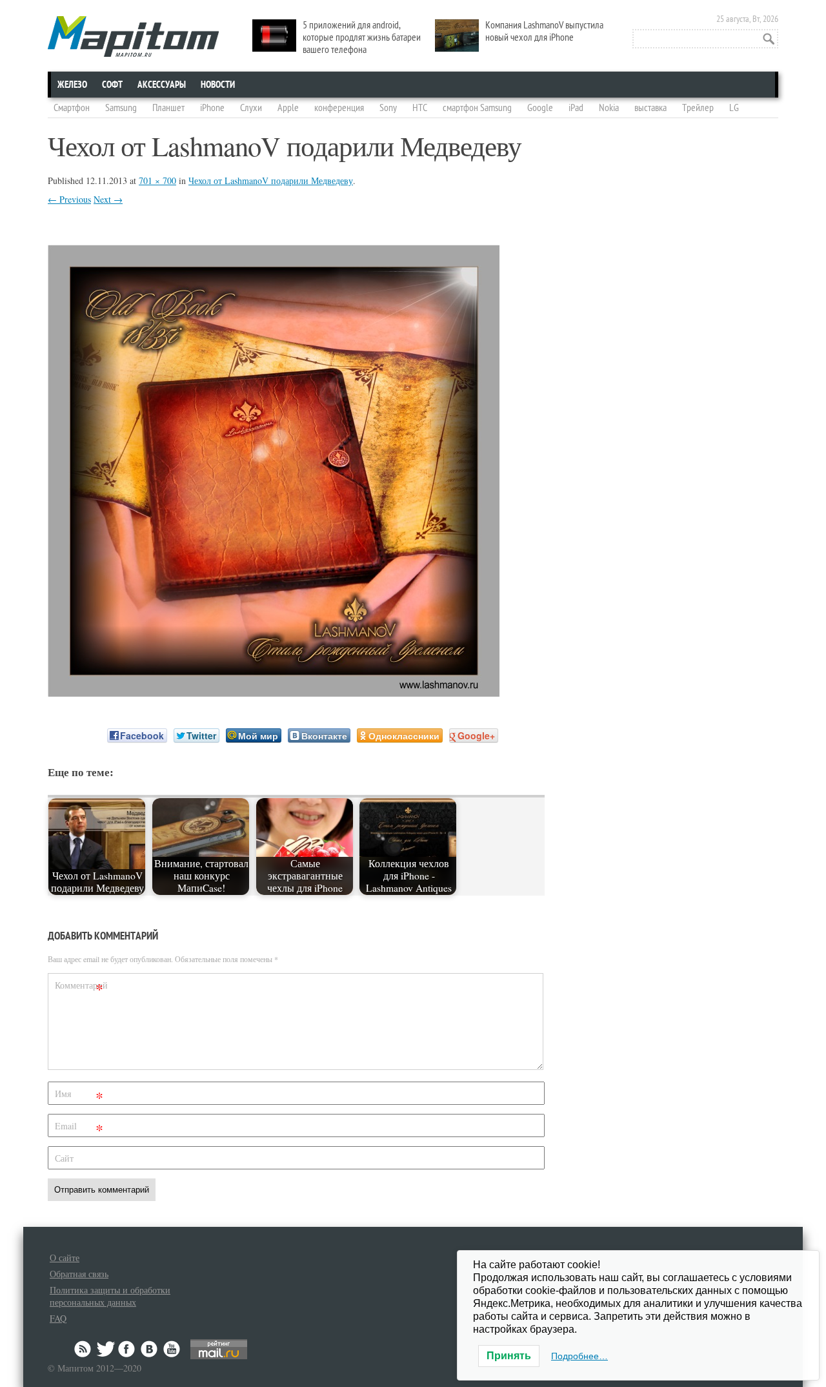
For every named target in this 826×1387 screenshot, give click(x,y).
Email (79, 1128)
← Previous (69, 199)
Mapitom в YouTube (171, 1349)
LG (734, 108)
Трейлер (698, 108)
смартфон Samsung (477, 108)
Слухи (251, 108)
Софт (112, 84)
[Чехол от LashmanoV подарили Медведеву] (274, 692)
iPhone (212, 108)
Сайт (64, 1158)
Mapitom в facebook (127, 1349)
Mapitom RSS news (84, 1349)
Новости (218, 84)
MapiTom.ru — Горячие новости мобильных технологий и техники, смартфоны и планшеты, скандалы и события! (133, 36)
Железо (72, 84)
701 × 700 (157, 180)
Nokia (609, 108)
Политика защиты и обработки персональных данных (110, 1296)
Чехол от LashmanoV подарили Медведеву (270, 180)
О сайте (64, 1257)
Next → (108, 199)
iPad (576, 108)
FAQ (58, 1318)
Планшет (168, 108)
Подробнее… (579, 1356)
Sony (388, 108)
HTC (419, 108)
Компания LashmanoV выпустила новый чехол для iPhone (544, 31)
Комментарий (80, 987)
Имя (79, 1096)
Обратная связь (79, 1274)
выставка (650, 108)
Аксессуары (161, 84)
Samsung (121, 108)
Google (540, 108)
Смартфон (72, 108)
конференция (339, 108)
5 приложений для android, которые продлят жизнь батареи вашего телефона (362, 37)
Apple (288, 108)
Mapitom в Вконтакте (149, 1349)
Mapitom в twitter (106, 1349)
